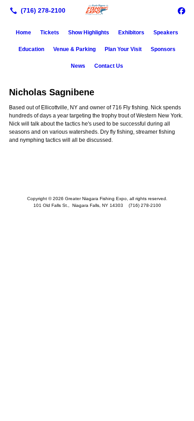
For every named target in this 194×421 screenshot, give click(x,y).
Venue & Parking (74, 49)
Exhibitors (131, 32)
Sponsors (163, 49)
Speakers (165, 32)
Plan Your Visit (123, 49)
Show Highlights (88, 32)
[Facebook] (181, 10)
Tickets (49, 32)
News (78, 66)
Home (23, 32)
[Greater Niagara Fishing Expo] (97, 9)
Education (31, 49)
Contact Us (108, 66)
